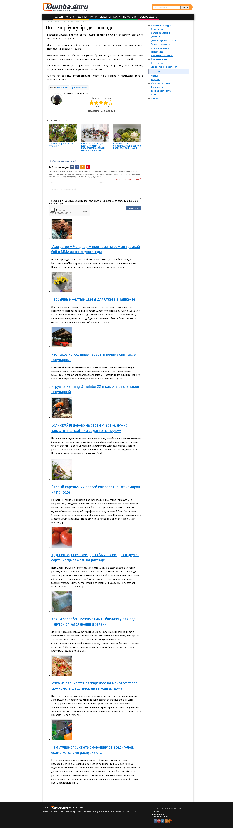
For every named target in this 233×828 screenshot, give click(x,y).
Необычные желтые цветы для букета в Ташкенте (93, 299)
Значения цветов (160, 48)
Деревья (82, 17)
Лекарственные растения (164, 67)
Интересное (157, 52)
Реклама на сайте (161, 817)
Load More (95, 791)
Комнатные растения (125, 17)
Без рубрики (157, 29)
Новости (58, 21)
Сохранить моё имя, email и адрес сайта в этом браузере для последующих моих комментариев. (93, 202)
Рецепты (155, 79)
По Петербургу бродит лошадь (75, 21)
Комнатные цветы (100, 17)
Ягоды (154, 98)
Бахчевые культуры (161, 25)
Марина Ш (62, 87)
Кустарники (157, 63)
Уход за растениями (161, 91)
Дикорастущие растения (164, 40)
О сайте (157, 811)
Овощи (154, 75)
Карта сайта (159, 814)
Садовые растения (160, 83)
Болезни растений (65, 17)
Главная (49, 21)
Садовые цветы (148, 17)
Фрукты (155, 94)
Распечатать (81, 87)
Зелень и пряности (160, 44)
